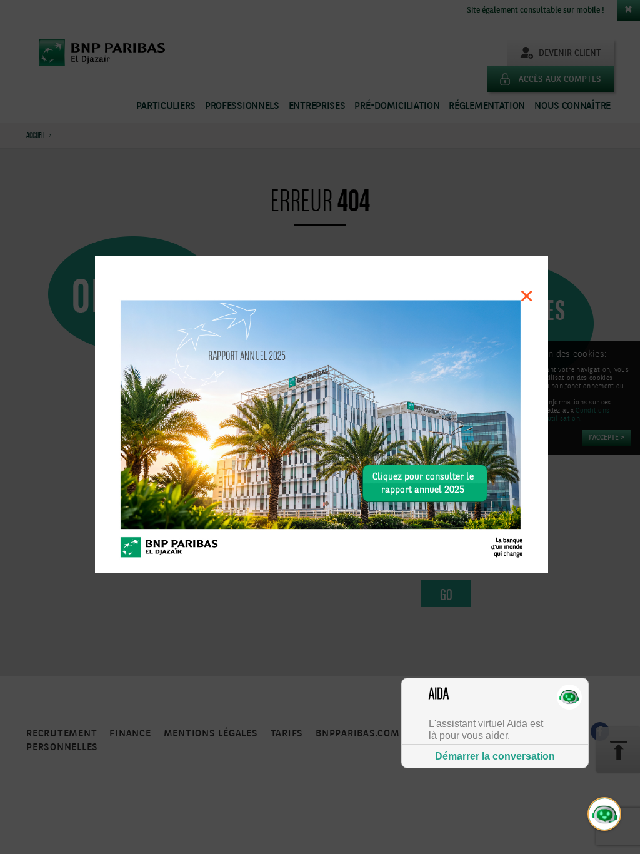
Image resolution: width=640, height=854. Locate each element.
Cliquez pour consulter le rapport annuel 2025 (423, 484)
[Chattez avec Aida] (605, 814)
